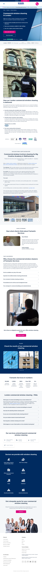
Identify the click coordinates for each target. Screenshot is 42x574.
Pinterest (28, 562)
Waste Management (6, 563)
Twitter (25, 562)
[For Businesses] (21, 3)
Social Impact (5, 539)
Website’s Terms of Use (26, 549)
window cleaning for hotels (14, 403)
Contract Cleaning (20, 440)
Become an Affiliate (6, 544)
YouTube (30, 562)
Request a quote (21, 335)
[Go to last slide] (3, 220)
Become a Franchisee (6, 542)
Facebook (23, 562)
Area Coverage (5, 541)
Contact (23, 544)
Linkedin (35, 562)
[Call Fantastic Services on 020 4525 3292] (37, 3)
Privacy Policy (24, 552)
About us (23, 541)
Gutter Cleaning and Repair (9, 440)
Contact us (21, 511)
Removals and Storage (7, 561)
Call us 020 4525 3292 (9, 31)
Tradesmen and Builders (7, 560)
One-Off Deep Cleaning (33, 440)
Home (23, 539)
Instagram (33, 562)
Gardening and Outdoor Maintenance (9, 558)
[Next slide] (38, 220)
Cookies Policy (24, 550)
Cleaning (4, 556)
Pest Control (5, 565)
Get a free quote (9, 35)
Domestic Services (6, 546)
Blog (22, 542)
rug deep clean (32, 187)
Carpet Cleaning (9, 445)
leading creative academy (11, 163)
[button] (6, 220)
